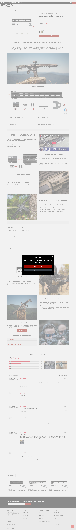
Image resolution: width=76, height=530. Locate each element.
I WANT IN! (38, 266)
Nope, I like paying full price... (38, 270)
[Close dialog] (52, 256)
